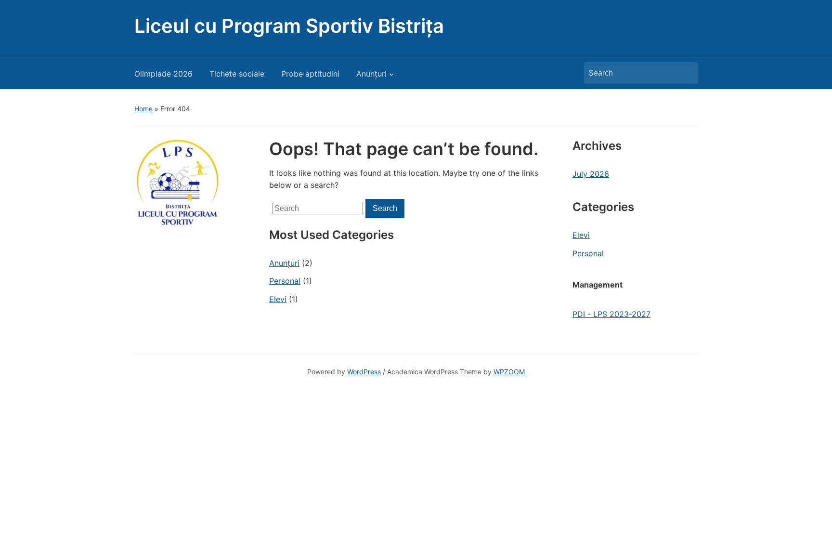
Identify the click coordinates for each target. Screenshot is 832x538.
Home (143, 109)
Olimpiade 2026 (163, 74)
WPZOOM (509, 371)
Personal (284, 281)
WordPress (364, 371)
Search (685, 73)
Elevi (277, 299)
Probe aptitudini (310, 74)
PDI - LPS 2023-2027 (611, 314)
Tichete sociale (236, 74)
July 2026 (590, 174)
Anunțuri (371, 74)
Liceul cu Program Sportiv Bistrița (289, 26)
